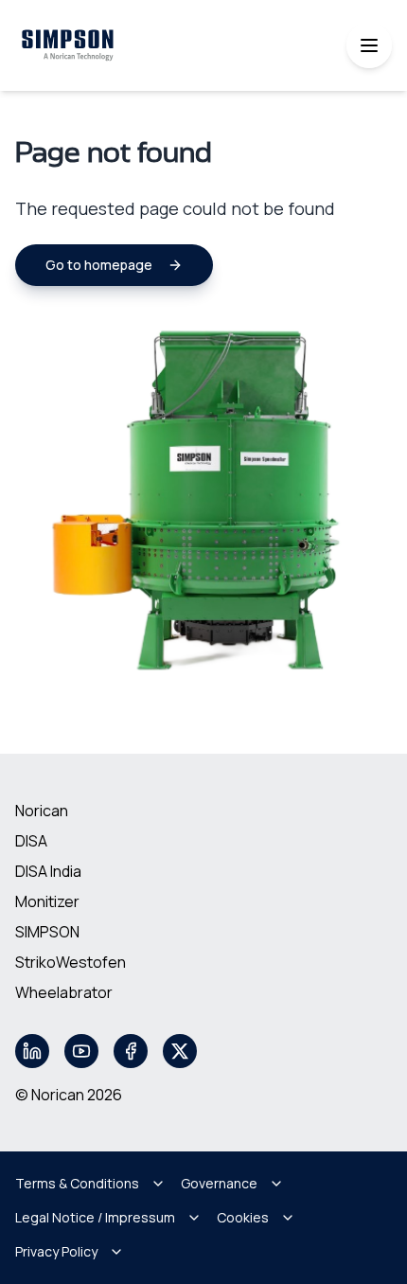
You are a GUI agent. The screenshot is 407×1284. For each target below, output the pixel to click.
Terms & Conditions (77, 1183)
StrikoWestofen (70, 962)
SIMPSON (47, 931)
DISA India (48, 871)
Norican (41, 810)
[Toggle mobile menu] (369, 45)
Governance (219, 1183)
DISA (31, 840)
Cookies (243, 1217)
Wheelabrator (64, 992)
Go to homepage (98, 265)
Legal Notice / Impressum (95, 1217)
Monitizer (47, 901)
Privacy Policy (56, 1251)
